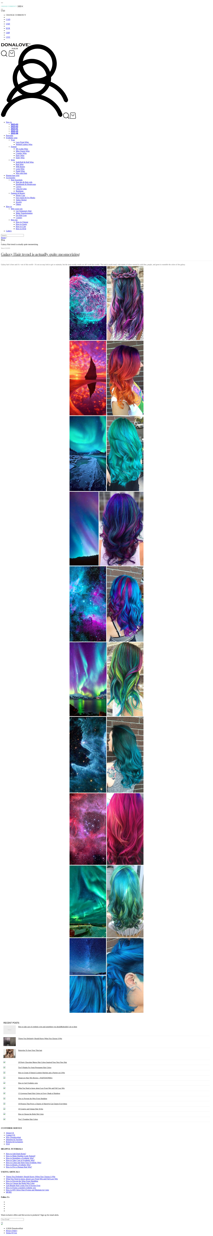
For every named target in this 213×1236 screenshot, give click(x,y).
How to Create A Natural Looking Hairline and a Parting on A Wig (41, 1073)
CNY (8, 37)
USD (8, 24)
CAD (8, 19)
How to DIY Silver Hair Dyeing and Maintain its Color (27, 1190)
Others (18, 204)
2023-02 (14, 127)
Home (3, 238)
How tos (14, 220)
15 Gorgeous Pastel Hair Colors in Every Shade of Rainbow (39, 1093)
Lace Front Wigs (22, 142)
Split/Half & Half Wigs (25, 162)
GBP (8, 33)
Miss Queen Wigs (23, 151)
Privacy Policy (11, 1231)
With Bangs (20, 167)
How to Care (21, 226)
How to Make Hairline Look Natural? (20, 1156)
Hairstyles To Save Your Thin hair (30, 1050)
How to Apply (21, 224)
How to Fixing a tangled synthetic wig (21, 1188)
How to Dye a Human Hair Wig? (19, 1167)
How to (9, 206)
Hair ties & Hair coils (24, 182)
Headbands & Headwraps (26, 184)
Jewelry (19, 202)
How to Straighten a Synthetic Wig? (20, 1158)
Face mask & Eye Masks (25, 198)
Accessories (10, 178)
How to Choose (22, 222)
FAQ (8, 1144)
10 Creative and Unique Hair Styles (30, 1109)
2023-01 (14, 129)
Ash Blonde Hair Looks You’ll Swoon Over (23, 1185)
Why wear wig (16, 209)
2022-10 (14, 131)
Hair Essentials (16, 180)
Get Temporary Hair (24, 211)
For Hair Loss (21, 215)
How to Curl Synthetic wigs (28, 1083)
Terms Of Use (11, 1233)
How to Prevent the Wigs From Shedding (32, 1099)
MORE (9, 1192)
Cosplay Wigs (21, 153)
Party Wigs (20, 155)
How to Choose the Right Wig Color (31, 1114)
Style (13, 160)
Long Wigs (20, 169)
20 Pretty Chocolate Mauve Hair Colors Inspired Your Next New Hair (42, 1062)
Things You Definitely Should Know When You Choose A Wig (40, 1039)
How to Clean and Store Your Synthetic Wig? (23, 1163)
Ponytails (9, 135)
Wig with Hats (21, 173)
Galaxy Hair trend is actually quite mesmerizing (40, 254)
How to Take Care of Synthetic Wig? (20, 1160)
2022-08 (14, 133)
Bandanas (19, 191)
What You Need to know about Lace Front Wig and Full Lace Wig (41, 1088)
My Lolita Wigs (22, 149)
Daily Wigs (20, 158)
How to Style (21, 229)
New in (9, 122)
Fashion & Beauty (18, 193)
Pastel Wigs (20, 171)
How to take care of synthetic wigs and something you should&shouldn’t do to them (47, 1027)
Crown (18, 187)
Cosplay (19, 218)
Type (13, 140)
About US (10, 1133)
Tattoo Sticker (21, 200)
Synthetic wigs (11, 138)
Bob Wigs (20, 164)
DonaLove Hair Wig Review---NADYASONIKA (35, 1078)
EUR (8, 28)
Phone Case (20, 195)
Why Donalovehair (13, 1137)
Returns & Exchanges (14, 1142)
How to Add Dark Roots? (16, 1154)
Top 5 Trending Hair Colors (28, 1119)
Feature (14, 147)
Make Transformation (24, 213)
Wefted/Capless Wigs (24, 144)
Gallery (9, 231)
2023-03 (14, 124)
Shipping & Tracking (14, 1139)
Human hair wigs (12, 175)
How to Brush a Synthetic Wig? (18, 1165)
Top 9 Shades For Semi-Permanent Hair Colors (34, 1067)
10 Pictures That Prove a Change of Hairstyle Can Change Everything (42, 1104)
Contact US (10, 1135)
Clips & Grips (21, 189)
